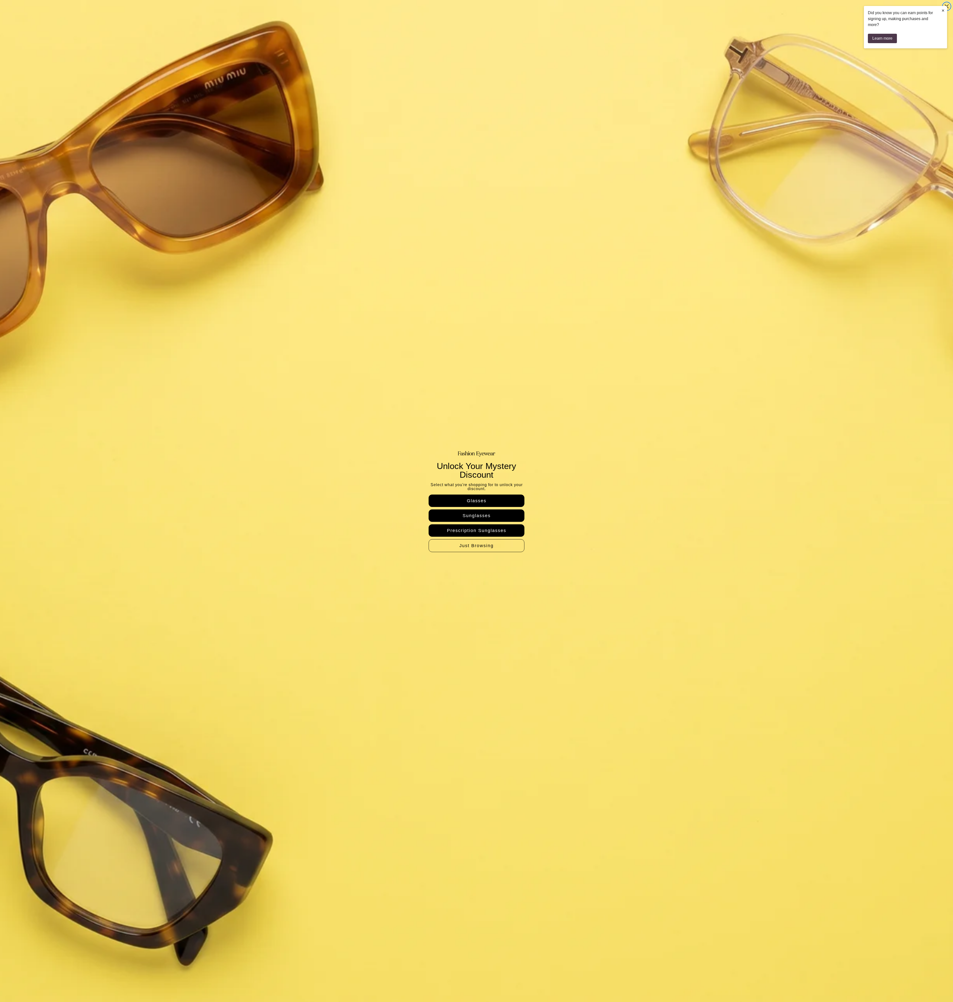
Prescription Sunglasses (476, 530)
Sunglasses (477, 515)
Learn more (882, 38)
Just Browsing (476, 545)
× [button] (943, 10)
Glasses (476, 500)
